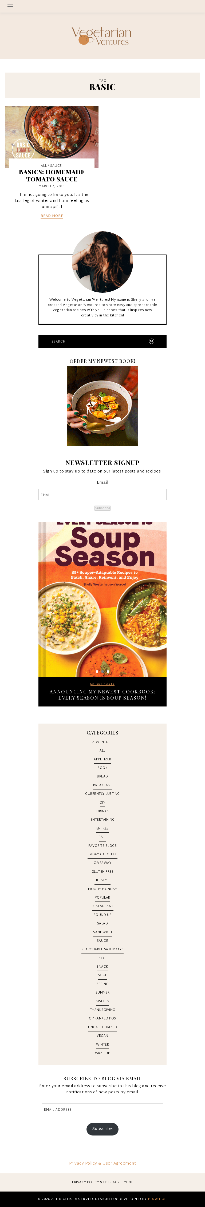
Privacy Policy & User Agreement (102, 1163)
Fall (102, 837)
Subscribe (102, 508)
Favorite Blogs (102, 846)
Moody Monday (102, 889)
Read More (52, 216)
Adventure (102, 742)
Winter (102, 1045)
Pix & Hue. (157, 1199)
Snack (102, 967)
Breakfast (102, 785)
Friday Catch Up (102, 854)
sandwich (102, 932)
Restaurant (102, 906)
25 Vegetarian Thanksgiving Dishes (102, 691)
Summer (103, 993)
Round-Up (103, 915)
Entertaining (102, 820)
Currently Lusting (102, 794)
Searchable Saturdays (102, 949)
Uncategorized (102, 1027)
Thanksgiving (102, 1010)
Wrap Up (102, 1053)
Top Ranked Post (102, 1019)
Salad (102, 924)
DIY (102, 803)
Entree (102, 829)
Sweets (102, 1001)
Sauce (56, 166)
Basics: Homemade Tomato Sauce (52, 175)
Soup (102, 975)
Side (102, 958)
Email (102, 483)
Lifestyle (102, 880)
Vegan (102, 1036)
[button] (102, 6)
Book (102, 768)
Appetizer (102, 760)
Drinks (102, 811)
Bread (102, 777)
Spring (103, 984)
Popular (102, 898)
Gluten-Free (103, 872)
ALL (44, 166)
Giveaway (102, 863)
